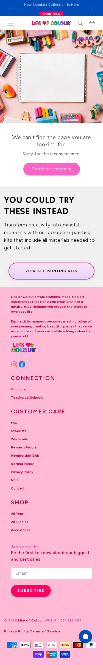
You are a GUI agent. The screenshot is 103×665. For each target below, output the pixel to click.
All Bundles (19, 522)
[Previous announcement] (10, 8)
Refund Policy (22, 464)
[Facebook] (22, 364)
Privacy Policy (22, 472)
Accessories (20, 530)
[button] (11, 23)
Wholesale (19, 439)
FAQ (14, 423)
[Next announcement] (93, 8)
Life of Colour (30, 620)
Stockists (18, 431)
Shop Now (52, 14)
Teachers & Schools (27, 397)
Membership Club (25, 455)
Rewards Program (25, 447)
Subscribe (31, 591)
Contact (18, 488)
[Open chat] (85, 636)
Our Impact (20, 389)
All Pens (17, 514)
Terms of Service (45, 631)
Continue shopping (52, 168)
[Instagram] (14, 364)
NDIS (15, 480)
